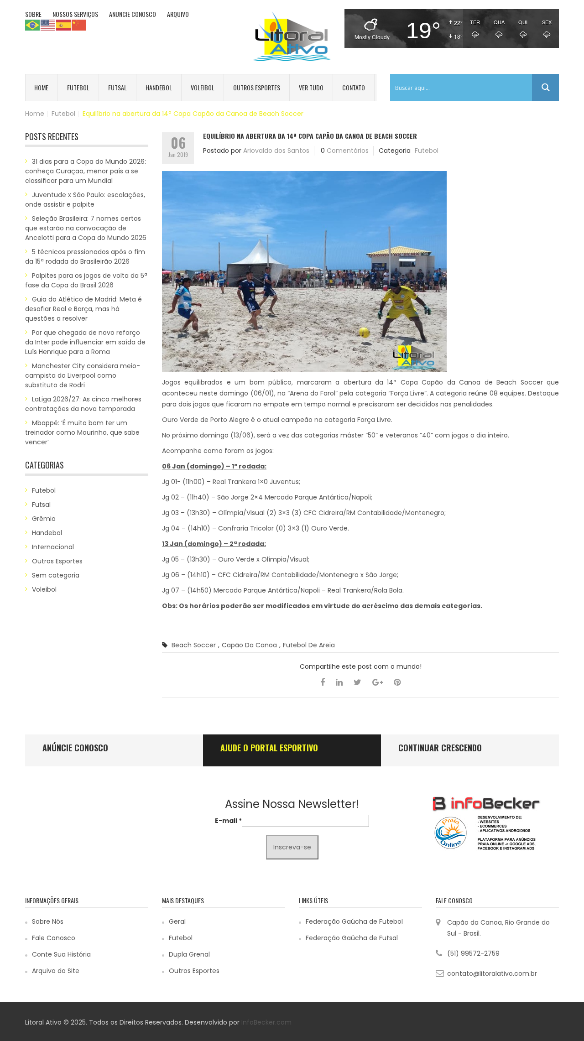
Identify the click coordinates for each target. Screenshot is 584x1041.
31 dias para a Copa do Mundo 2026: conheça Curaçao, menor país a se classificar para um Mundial (85, 171)
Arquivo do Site (55, 970)
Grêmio (44, 518)
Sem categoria (55, 575)
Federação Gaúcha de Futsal (352, 937)
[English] (48, 24)
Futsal (117, 87)
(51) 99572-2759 (473, 953)
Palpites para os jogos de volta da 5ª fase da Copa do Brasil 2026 (86, 280)
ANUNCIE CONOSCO (132, 14)
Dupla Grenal (189, 954)
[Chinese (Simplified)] (79, 24)
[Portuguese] (33, 24)
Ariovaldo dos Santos (276, 150)
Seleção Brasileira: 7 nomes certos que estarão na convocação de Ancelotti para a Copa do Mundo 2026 (85, 228)
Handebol (159, 87)
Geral (177, 921)
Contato (353, 87)
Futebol (78, 87)
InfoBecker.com (266, 1022)
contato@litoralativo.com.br (492, 973)
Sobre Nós (47, 921)
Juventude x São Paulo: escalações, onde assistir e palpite (85, 199)
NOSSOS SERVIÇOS (75, 14)
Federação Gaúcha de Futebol (354, 921)
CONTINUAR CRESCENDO (440, 748)
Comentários (348, 150)
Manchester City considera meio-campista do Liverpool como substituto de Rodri (82, 375)
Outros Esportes (256, 87)
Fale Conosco (53, 937)
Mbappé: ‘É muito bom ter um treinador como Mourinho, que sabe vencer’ (82, 432)
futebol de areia (309, 645)
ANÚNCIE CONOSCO (75, 748)
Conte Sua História (61, 954)
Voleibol (202, 87)
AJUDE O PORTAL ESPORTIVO (269, 748)
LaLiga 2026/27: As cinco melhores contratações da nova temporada (83, 404)
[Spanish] (64, 24)
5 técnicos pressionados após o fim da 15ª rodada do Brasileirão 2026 (85, 256)
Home (41, 87)
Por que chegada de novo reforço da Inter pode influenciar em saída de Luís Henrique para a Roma (85, 342)
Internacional (53, 547)
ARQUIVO (178, 14)
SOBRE (33, 14)
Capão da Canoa (249, 645)
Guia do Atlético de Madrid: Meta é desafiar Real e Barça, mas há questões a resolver (83, 309)
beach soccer (194, 645)
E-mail (228, 820)
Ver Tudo (311, 87)
